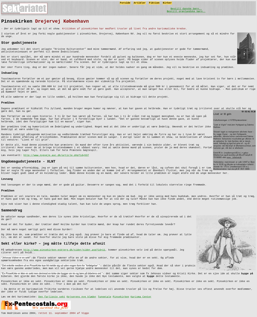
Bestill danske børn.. (186, 8)
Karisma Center (141, 297)
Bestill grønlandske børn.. (186, 11)
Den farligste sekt (51, 297)
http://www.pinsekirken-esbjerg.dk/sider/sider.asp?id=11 (64, 250)
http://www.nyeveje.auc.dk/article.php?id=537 (56, 155)
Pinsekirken (121, 297)
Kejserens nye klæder (81, 297)
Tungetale (104, 297)
